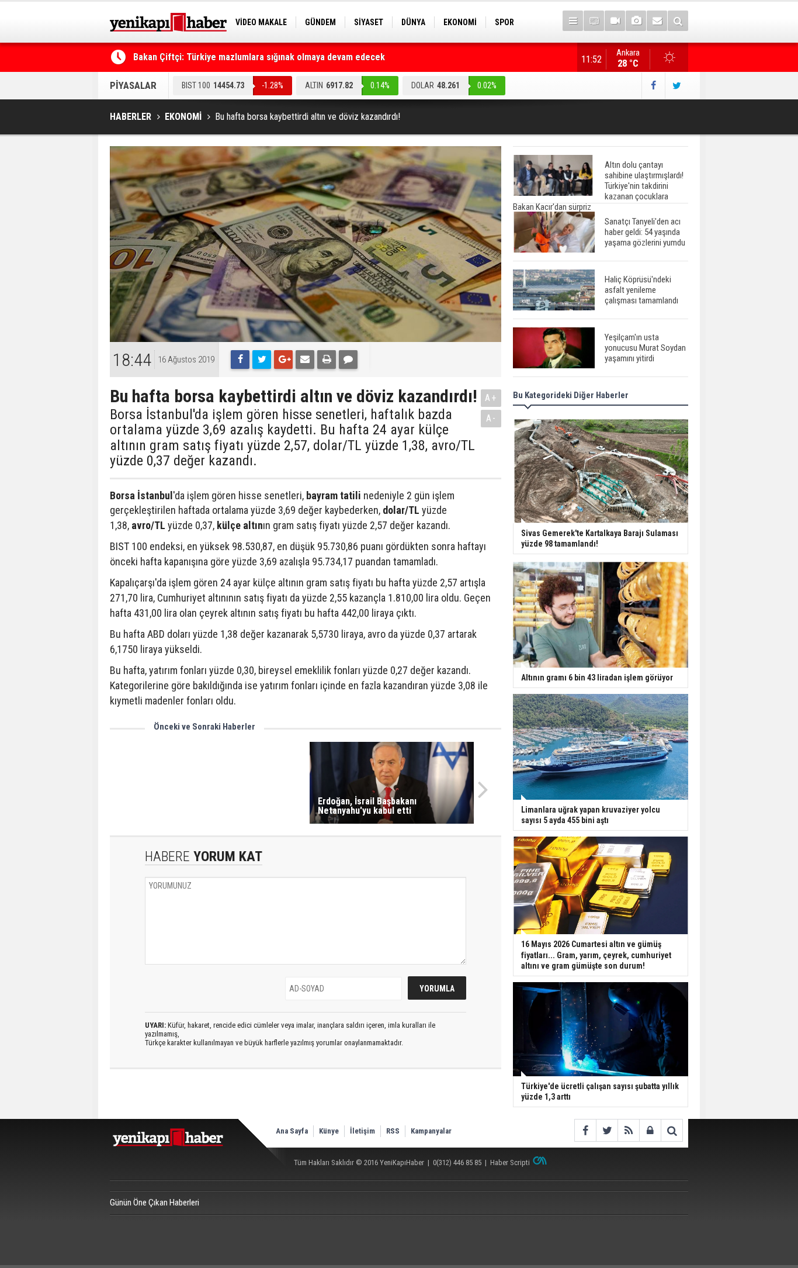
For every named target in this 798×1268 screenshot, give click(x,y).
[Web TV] (615, 21)
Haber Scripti (510, 1162)
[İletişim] (657, 21)
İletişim (362, 1131)
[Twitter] (261, 359)
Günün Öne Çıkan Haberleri (154, 1202)
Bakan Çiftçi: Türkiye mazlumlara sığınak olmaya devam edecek (259, 57)
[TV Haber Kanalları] (594, 21)
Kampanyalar (431, 1131)
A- (491, 418)
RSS (393, 1131)
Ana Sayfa (292, 1131)
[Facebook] (240, 359)
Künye (329, 1131)
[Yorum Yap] (348, 359)
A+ (491, 397)
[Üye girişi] (650, 1130)
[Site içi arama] (678, 21)
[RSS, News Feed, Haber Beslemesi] (628, 1130)
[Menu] (573, 21)
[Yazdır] (326, 359)
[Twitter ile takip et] (676, 85)
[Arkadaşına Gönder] (305, 359)
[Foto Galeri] (636, 21)
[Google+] (283, 359)
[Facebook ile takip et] (653, 85)
